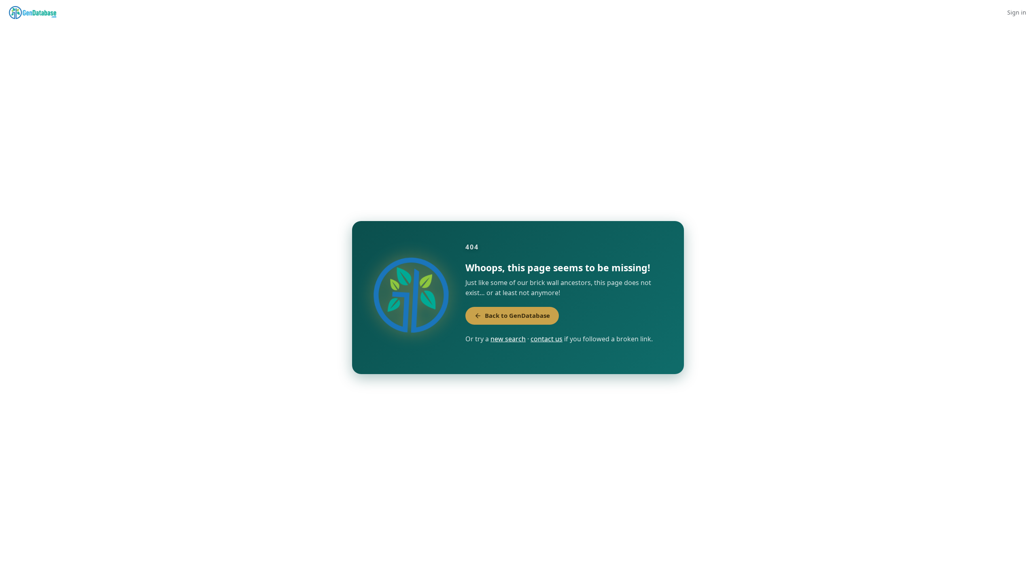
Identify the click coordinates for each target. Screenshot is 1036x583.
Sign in (1016, 12)
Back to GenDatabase (517, 315)
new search (508, 338)
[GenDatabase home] (32, 12)
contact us (547, 338)
